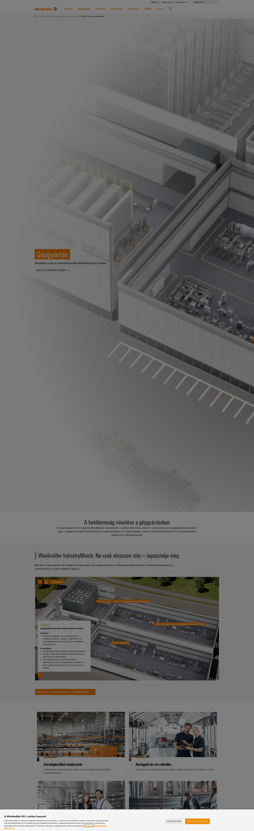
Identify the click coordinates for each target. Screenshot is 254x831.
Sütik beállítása (174, 821)
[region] (127, 820)
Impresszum (89, 826)
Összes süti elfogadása (197, 821)
